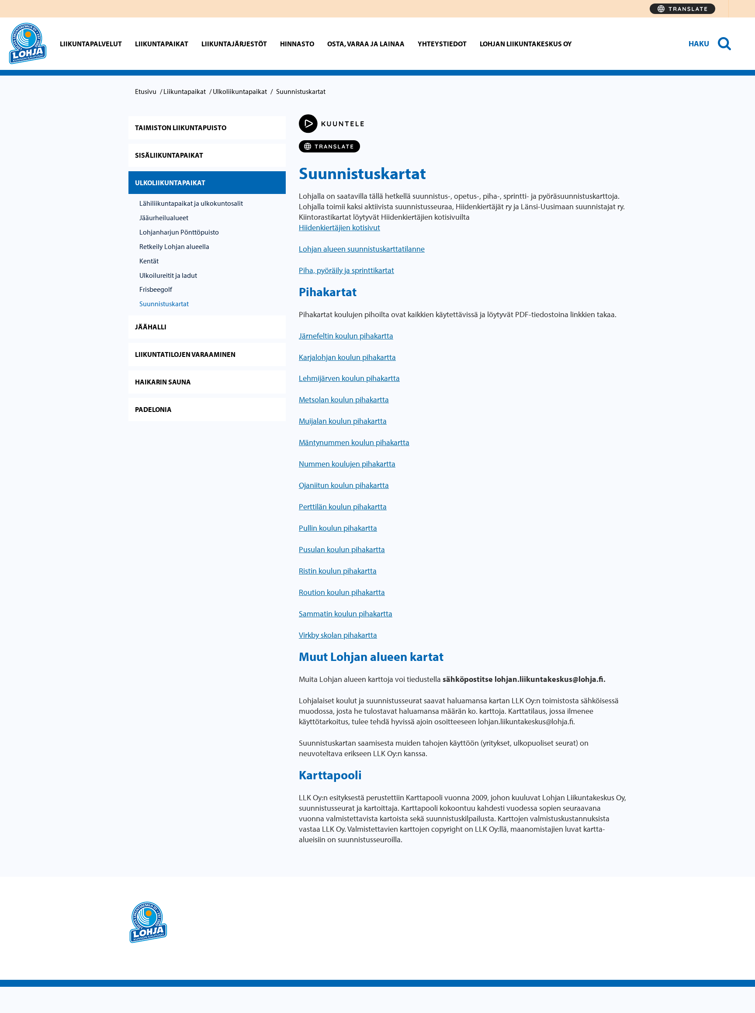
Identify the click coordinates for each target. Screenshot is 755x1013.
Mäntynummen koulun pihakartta (354, 442)
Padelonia (153, 409)
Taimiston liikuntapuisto (180, 127)
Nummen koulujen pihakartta (347, 464)
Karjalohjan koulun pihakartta (347, 357)
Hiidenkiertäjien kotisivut (339, 227)
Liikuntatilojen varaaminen (185, 354)
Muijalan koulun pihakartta (343, 421)
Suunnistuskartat (164, 303)
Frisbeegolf (155, 289)
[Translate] (682, 8)
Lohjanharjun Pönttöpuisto (179, 232)
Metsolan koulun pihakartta (344, 399)
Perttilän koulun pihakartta (343, 506)
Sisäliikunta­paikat (169, 155)
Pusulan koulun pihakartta (342, 549)
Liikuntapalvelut (91, 43)
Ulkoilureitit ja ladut (168, 275)
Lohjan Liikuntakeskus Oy (526, 43)
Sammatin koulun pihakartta (345, 613)
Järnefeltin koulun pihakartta (346, 336)
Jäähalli (150, 326)
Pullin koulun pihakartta (338, 528)
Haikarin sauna (163, 381)
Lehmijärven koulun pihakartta (349, 378)
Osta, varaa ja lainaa (366, 43)
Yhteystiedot (442, 43)
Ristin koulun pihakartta (338, 571)
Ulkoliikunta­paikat (240, 91)
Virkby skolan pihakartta (338, 635)
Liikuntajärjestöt (234, 43)
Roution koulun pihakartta (342, 592)
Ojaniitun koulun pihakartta (344, 485)
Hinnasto (297, 43)
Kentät (149, 260)
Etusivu (145, 91)
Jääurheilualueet (163, 217)
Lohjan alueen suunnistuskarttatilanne (362, 249)
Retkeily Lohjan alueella (174, 246)
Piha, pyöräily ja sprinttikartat (346, 270)
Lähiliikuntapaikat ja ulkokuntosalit (191, 203)
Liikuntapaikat (161, 43)
